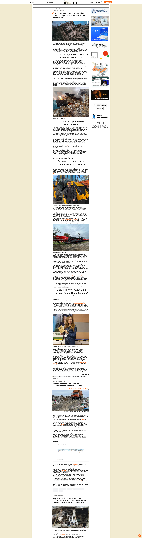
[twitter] (92, 2)
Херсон (55, 376)
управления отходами (77, 275)
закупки (55, 490)
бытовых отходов (57, 173)
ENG (102, 2)
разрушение (75, 376)
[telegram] (98, 2)
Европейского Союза (79, 303)
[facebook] (91, 2)
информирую (62, 534)
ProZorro (55, 488)
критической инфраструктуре (60, 45)
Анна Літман (85, 487)
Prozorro (83, 419)
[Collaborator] (100, 34)
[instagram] (94, 2)
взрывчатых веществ (58, 79)
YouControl (75, 464)
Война (66, 8)
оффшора (63, 470)
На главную (55, 8)
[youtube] (96, 2)
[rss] (99, 2)
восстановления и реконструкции (68, 219)
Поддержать (108, 2)
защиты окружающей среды (70, 70)
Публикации (61, 8)
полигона (61, 424)
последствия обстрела (65, 376)
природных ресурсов (69, 145)
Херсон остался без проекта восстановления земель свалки (67, 385)
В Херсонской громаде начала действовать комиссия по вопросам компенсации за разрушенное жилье (69, 500)
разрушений (78, 480)
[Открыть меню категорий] (30, 2)
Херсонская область (78, 488)
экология (83, 376)
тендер (61, 490)
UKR (102, 1)
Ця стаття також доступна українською (79, 18)
